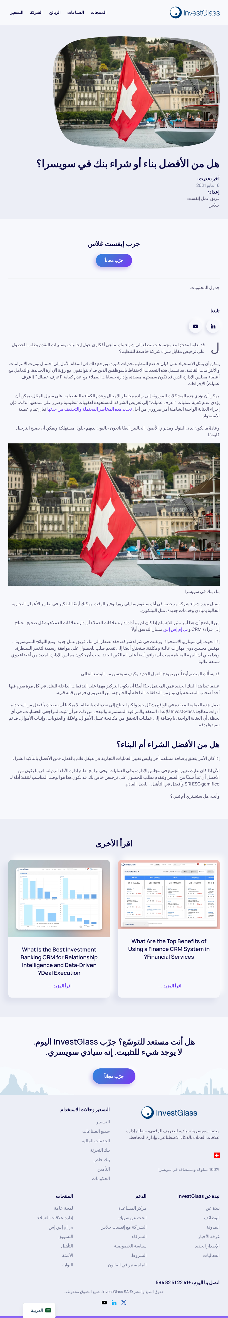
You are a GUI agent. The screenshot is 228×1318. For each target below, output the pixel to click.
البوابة (67, 1265)
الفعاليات (211, 1255)
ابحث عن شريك (132, 1217)
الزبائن (55, 12)
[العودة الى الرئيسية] (194, 12)
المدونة (213, 1227)
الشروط (139, 1255)
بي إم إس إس (175, 629)
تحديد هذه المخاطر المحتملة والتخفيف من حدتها (89, 409)
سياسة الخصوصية (130, 1246)
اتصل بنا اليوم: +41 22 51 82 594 (188, 1282)
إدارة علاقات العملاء (55, 1217)
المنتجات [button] (98, 12)
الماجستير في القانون (127, 1265)
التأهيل (67, 1246)
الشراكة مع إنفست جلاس (123, 1227)
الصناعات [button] (75, 12)
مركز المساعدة (132, 1208)
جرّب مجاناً (114, 260)
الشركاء (139, 1236)
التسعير (16, 12)
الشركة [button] (36, 12)
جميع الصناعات (96, 1131)
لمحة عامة (63, 1208)
